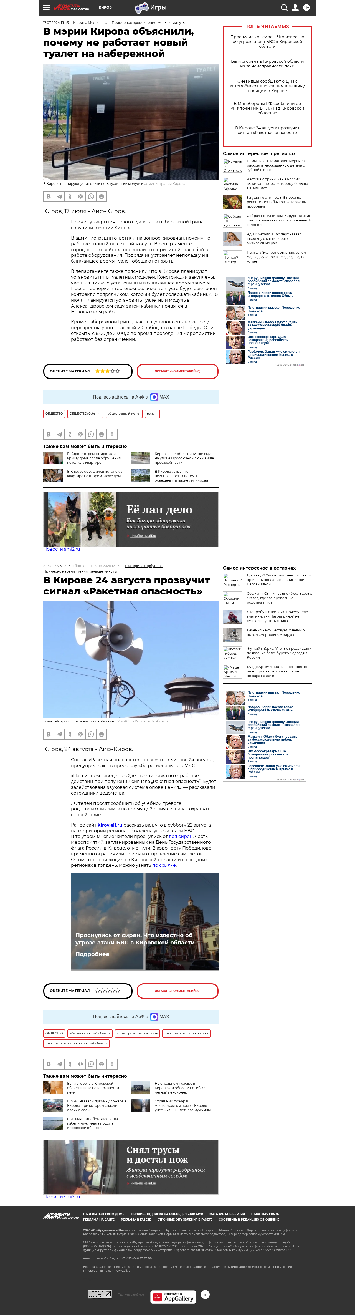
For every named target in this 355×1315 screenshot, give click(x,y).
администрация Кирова (164, 184)
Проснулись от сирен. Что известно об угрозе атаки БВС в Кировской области (267, 42)
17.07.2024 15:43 (56, 23)
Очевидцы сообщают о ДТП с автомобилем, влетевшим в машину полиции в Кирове (267, 86)
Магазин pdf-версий (227, 1214)
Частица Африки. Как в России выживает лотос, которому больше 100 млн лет (277, 183)
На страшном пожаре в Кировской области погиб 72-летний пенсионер (181, 1087)
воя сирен (181, 836)
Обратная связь (265, 1214)
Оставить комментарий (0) (178, 371)
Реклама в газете (136, 1219)
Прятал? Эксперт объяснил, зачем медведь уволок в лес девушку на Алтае (276, 256)
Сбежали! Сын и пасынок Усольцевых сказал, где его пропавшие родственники (279, 597)
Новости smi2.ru (61, 549)
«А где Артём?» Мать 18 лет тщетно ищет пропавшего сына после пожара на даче (277, 671)
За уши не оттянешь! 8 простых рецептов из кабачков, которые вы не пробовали (279, 201)
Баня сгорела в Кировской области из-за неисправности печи (267, 64)
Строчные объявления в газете (185, 1219)
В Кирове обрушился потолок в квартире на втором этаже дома (95, 473)
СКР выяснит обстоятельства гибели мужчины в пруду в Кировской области (92, 1123)
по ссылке (164, 865)
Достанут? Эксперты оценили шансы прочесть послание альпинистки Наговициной (279, 579)
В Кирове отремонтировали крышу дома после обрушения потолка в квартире (94, 458)
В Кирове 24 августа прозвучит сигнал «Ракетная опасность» (267, 130)
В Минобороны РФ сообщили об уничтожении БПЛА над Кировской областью (267, 108)
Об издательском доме (104, 1214)
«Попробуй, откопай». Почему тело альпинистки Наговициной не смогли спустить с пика (277, 616)
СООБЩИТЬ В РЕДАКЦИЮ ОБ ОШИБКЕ (249, 1219)
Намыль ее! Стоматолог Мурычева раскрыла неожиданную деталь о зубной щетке (276, 165)
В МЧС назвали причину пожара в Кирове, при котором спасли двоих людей (96, 1105)
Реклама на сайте (99, 1219)
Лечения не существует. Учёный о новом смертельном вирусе (276, 632)
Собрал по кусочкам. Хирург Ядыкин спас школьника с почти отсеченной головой (279, 220)
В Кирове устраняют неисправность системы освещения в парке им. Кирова (181, 475)
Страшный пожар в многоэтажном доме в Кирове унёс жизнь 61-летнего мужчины (183, 1105)
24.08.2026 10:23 (56, 566)
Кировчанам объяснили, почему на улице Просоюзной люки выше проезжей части (184, 458)
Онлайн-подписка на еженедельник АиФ (167, 1214)
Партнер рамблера (131, 1294)
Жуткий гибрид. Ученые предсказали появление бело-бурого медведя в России (279, 652)
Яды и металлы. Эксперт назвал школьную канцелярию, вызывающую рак (274, 238)
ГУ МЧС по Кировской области (142, 721)
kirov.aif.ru (110, 825)
